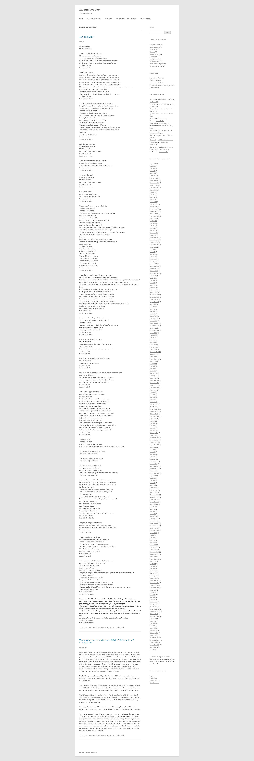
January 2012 (153, 578)
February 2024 (154, 233)
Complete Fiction (155, 45)
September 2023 (154, 245)
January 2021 (153, 321)
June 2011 (152, 595)
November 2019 (154, 354)
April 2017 (153, 428)
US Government (154, 61)
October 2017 (154, 414)
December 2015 (154, 466)
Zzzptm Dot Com (90, 9)
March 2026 (153, 176)
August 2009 (153, 647)
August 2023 (153, 247)
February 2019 (154, 376)
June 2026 (152, 168)
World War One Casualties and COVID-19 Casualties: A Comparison (106, 641)
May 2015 (152, 483)
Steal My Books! (145, 19)
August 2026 (153, 164)
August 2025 (153, 190)
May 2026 (152, 171)
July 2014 (152, 507)
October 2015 (154, 471)
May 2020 (152, 340)
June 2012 (152, 566)
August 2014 (153, 504)
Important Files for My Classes (126, 19)
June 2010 (152, 623)
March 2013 (153, 545)
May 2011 (152, 597)
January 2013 (153, 549)
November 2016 (154, 440)
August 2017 (153, 418)
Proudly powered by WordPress (88, 752)
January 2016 (153, 464)
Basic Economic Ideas (94, 19)
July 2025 (152, 192)
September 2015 (154, 473)
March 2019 (153, 373)
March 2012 (153, 573)
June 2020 (152, 337)
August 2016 (153, 447)
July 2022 (152, 278)
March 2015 (153, 488)
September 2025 (154, 187)
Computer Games (155, 47)
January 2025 (153, 206)
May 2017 (152, 426)
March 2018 (153, 402)
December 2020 (154, 323)
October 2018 (154, 385)
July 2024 (152, 221)
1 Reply (81, 42)
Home (81, 19)
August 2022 (153, 276)
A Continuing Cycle (164, 123)
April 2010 (153, 628)
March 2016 (153, 459)
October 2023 (154, 242)
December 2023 (154, 237)
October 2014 (154, 499)
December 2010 (154, 609)
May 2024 (152, 226)
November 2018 (154, 383)
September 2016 (154, 445)
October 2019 (154, 357)
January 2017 (153, 435)
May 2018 (152, 397)
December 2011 (154, 580)
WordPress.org (154, 683)
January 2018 (153, 407)
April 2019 (153, 371)
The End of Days (154, 87)
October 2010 (154, 614)
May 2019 (152, 368)
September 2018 (154, 387)
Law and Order (86, 36)
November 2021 (154, 297)
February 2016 (154, 461)
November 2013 (154, 526)
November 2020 (154, 326)
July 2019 (152, 364)
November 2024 (154, 211)
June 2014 (152, 509)
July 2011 (152, 592)
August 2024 (153, 218)
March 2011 (153, 602)
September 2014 (154, 502)
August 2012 (153, 561)
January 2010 (153, 635)
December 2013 (154, 523)
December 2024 (154, 209)
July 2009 (152, 649)
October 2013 (154, 528)
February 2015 (154, 490)
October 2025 (154, 185)
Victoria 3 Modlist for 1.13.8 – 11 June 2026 (162, 85)
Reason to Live (154, 54)
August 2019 (153, 361)
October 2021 (154, 299)
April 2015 (153, 485)
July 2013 (152, 535)
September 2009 (154, 645)
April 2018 (153, 399)
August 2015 (153, 476)
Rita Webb (153, 135)
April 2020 (153, 342)
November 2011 (154, 583)
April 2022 (153, 285)
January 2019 (153, 378)
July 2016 (152, 449)
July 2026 (152, 166)
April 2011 (153, 599)
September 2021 (154, 302)
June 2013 (152, 538)
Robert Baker (154, 142)
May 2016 (152, 454)
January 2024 (153, 235)
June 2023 (152, 252)
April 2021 (153, 314)
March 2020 (153, 345)
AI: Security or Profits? (156, 83)
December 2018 (154, 380)
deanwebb (121, 627)
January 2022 (153, 292)
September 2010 (154, 616)
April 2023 (153, 257)
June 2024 (152, 223)
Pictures (152, 52)
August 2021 (153, 304)
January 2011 (153, 607)
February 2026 (154, 178)
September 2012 (154, 559)
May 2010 (152, 626)
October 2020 (154, 328)
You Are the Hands (155, 80)
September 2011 (154, 588)
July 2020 (152, 335)
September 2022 (154, 273)
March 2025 (153, 202)
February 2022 (154, 290)
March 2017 (153, 430)
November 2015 (154, 468)
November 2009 (154, 640)
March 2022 (153, 287)
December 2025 (154, 180)
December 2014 (154, 495)
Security (152, 56)
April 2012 (153, 571)
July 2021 (152, 307)
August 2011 (153, 590)
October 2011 (154, 585)
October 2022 (154, 271)
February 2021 (154, 318)
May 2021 (152, 311)
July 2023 (152, 249)
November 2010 (154, 611)
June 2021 (152, 309)
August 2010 (153, 618)
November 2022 (154, 268)
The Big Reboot (154, 59)
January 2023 (153, 264)
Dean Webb (108, 19)
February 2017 (154, 433)
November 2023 (154, 240)
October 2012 (154, 557)
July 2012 (152, 564)
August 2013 (153, 533)
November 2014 (154, 497)
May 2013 (152, 540)
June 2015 (152, 480)
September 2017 (154, 416)
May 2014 (152, 511)
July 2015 (152, 478)
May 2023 (152, 254)
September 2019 (154, 359)
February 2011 (154, 604)
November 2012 (154, 554)
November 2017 (154, 411)
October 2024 (154, 214)
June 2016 (152, 452)
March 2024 (153, 230)
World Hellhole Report (100, 627)
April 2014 (153, 514)
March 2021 (153, 316)
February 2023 (154, 261)
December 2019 (154, 352)
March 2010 (153, 630)
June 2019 (152, 366)
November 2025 (154, 183)
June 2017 (152, 423)
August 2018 (153, 390)
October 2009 (154, 642)
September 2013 (154, 530)
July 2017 (152, 421)
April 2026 (153, 173)
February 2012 (154, 576)
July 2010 (152, 621)
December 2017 (154, 409)
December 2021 (154, 295)
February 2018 (154, 404)
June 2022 (152, 280)
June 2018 (152, 395)
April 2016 (153, 457)
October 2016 (154, 442)
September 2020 (154, 330)
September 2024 (154, 216)
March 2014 (153, 516)
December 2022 (154, 266)
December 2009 (154, 638)
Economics (153, 49)
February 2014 (154, 518)
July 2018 (152, 392)
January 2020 (153, 349)
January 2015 (153, 492)
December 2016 (154, 438)
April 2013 (153, 542)
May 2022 (152, 283)
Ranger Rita (153, 123)
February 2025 (154, 204)
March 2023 (153, 259)
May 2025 (152, 197)
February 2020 (154, 347)
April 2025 (153, 199)
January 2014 (153, 521)
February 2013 (154, 547)
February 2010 (154, 633)
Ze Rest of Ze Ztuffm (156, 66)
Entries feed (153, 678)
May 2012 (152, 568)
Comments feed (154, 680)
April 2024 (153, 228)
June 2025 (152, 195)
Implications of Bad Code (157, 78)
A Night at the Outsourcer (165, 140)
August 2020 (153, 333)
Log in (151, 676)
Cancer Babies (162, 118)
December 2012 (154, 552)
